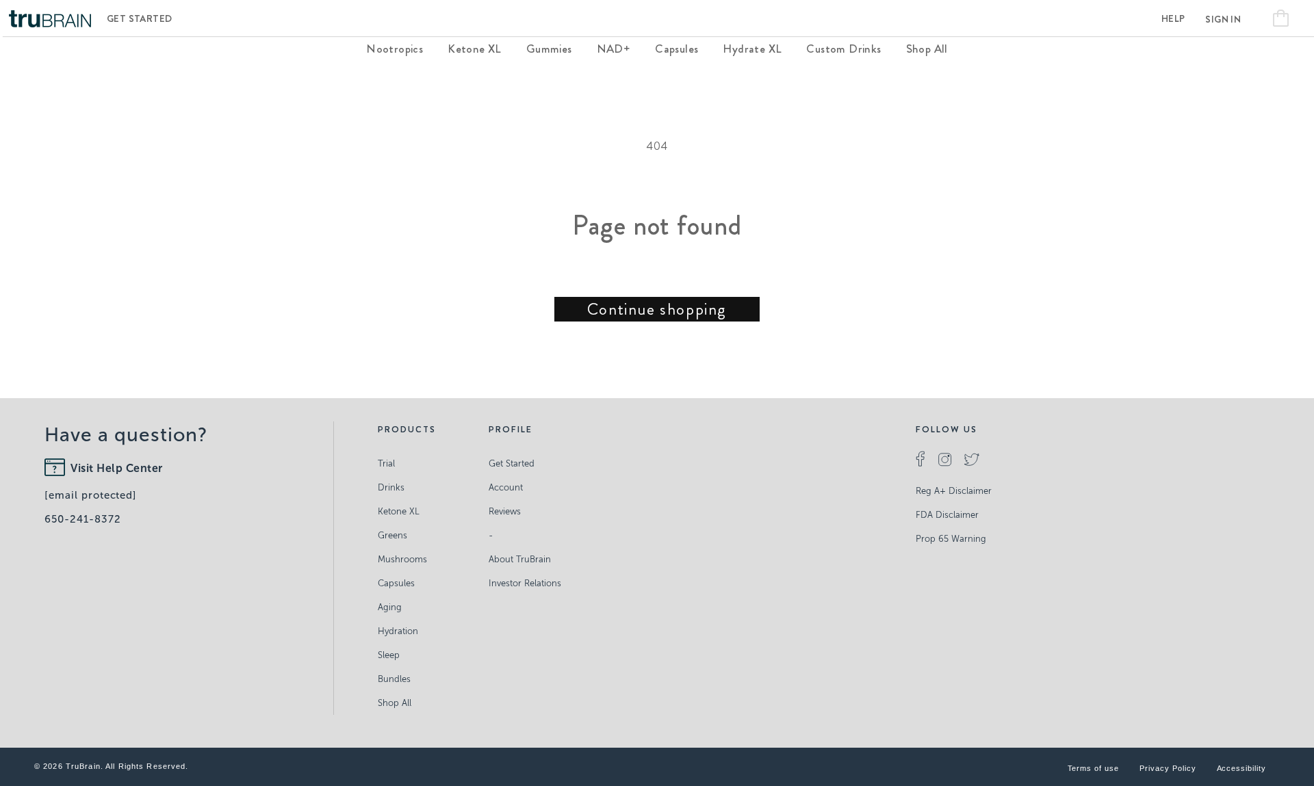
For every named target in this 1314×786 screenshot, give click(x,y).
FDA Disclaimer (947, 515)
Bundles (394, 679)
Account (506, 487)
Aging (390, 607)
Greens (392, 535)
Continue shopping (657, 309)
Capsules (396, 583)
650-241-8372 (82, 519)
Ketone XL (399, 511)
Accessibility (1241, 768)
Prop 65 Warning (951, 539)
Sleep (389, 655)
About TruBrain (520, 559)
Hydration (398, 631)
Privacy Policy (1167, 768)
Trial (386, 463)
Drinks (391, 487)
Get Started (139, 18)
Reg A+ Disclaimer (954, 491)
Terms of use (1094, 768)
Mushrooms (402, 559)
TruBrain (83, 766)
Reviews (505, 511)
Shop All (394, 703)
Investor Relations (525, 583)
